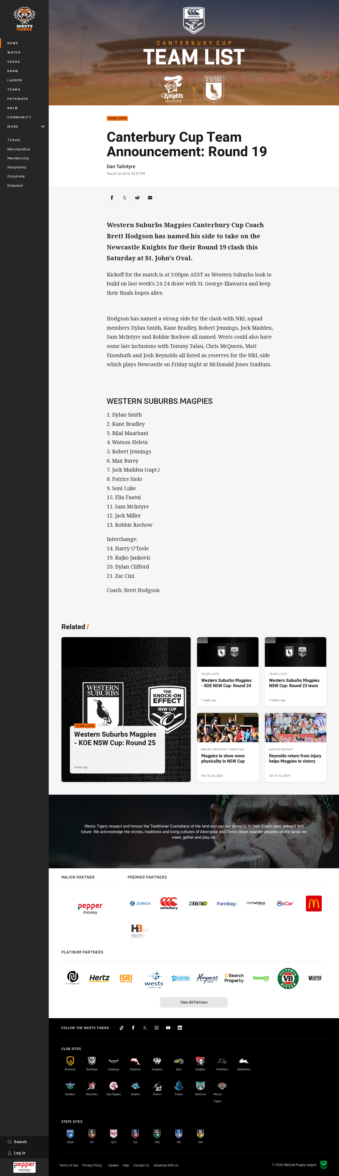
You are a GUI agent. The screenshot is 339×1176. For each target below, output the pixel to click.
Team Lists (117, 118)
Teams (14, 89)
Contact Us (141, 1165)
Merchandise (18, 149)
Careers (113, 1165)
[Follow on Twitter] (145, 1027)
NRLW (12, 108)
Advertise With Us (166, 1165)
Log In (20, 1152)
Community (19, 117)
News (13, 43)
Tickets (14, 139)
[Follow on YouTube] (168, 1027)
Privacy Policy (92, 1165)
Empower (15, 185)
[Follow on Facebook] (133, 1027)
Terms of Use (68, 1165)
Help (126, 1165)
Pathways (17, 99)
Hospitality (16, 167)
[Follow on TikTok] (121, 1027)
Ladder (15, 80)
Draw (13, 71)
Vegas (13, 62)
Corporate (16, 176)
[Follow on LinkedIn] (180, 1027)
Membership (18, 158)
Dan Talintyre (121, 166)
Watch (14, 52)
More (13, 126)
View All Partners (194, 1002)
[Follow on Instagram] (156, 1027)
